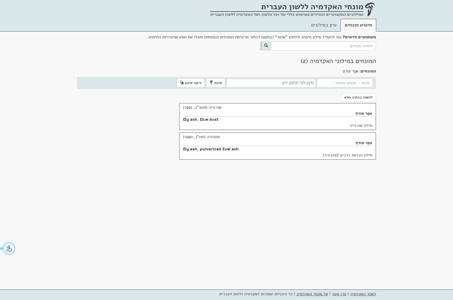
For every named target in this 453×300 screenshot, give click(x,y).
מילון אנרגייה (361, 125)
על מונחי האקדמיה (312, 294)
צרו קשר (339, 294)
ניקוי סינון (192, 82)
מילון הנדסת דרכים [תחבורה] (347, 155)
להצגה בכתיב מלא (358, 97)
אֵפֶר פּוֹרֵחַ (363, 113)
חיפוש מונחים (358, 25)
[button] (8, 248)
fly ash (190, 119)
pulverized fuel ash (219, 149)
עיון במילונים (324, 25)
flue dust (209, 119)
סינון (217, 82)
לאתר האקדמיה (363, 294)
